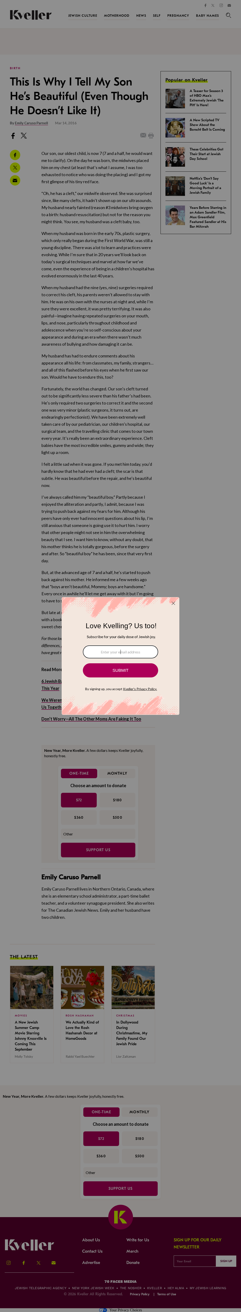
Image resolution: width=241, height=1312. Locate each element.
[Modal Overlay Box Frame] (120, 656)
